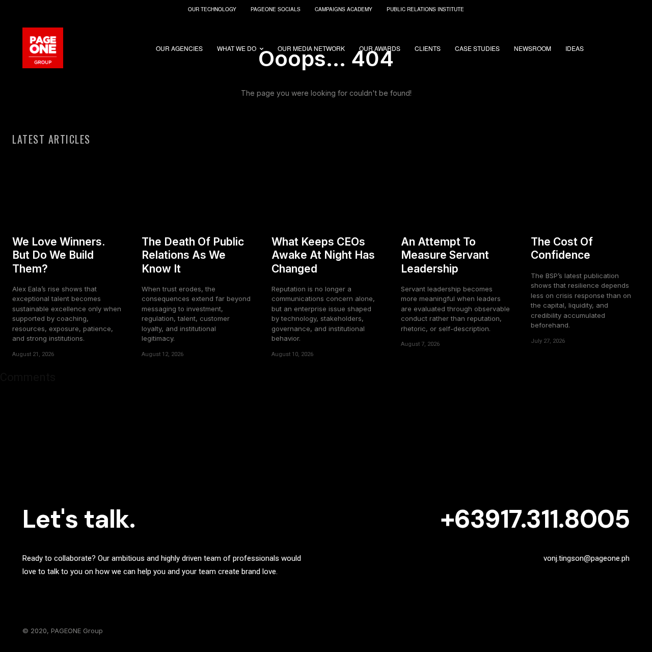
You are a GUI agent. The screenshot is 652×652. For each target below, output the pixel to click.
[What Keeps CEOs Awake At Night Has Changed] (326, 190)
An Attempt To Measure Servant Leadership (445, 255)
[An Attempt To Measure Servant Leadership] (455, 190)
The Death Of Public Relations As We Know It (193, 255)
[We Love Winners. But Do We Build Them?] (66, 190)
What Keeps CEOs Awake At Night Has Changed (323, 255)
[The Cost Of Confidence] (585, 190)
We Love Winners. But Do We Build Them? (58, 255)
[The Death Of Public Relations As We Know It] (196, 190)
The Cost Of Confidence (562, 248)
